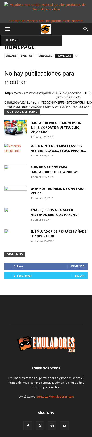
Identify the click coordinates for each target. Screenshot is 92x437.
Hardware (44, 55)
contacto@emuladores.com (55, 397)
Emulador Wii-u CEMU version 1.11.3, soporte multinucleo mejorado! (56, 127)
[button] (7, 29)
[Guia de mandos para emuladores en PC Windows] (15, 172)
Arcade (11, 55)
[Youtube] (64, 425)
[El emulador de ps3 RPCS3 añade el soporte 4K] (15, 237)
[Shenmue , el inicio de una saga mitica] (15, 194)
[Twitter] (40, 425)
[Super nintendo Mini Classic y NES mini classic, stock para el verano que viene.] (15, 151)
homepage (64, 55)
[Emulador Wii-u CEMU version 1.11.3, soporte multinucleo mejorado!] (15, 128)
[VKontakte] (52, 425)
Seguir (79, 275)
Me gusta (77, 266)
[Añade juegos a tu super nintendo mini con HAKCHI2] (15, 215)
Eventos (27, 55)
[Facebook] (27, 425)
